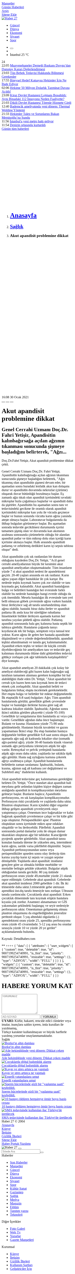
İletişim (6, 1132)
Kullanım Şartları (21, 1265)
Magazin (15, 1203)
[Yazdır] (7, 402)
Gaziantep (16, 1192)
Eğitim (14, 1207)
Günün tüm (15, 128)
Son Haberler (19, 1162)
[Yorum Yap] (11, 402)
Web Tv (15, 1232)
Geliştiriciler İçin (21, 1268)
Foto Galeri (17, 1228)
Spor (13, 40)
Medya (14, 1199)
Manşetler (8, 3)
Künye (6, 1128)
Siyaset (14, 36)
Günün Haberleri (13, 7)
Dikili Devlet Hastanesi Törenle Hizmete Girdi (40, 102)
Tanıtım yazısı (19, 1211)
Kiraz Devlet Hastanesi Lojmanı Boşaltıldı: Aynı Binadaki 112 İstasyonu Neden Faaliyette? (34, 97)
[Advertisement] (37, 170)
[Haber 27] (9, 18)
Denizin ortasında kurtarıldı (28, 125)
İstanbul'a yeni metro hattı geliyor (32, 121)
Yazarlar (15, 1236)
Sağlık (14, 1196)
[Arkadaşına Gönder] (3, 402)
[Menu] (11, 48)
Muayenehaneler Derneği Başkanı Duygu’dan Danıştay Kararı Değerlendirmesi (36, 67)
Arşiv (5, 11)
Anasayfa (8, 1125)
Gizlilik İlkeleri (11, 1136)
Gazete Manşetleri (22, 1240)
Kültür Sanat (18, 1188)
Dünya (14, 29)
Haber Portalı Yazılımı (16, 1143)
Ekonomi (16, 33)
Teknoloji (16, 1214)
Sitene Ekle (9, 14)
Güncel (15, 25)
